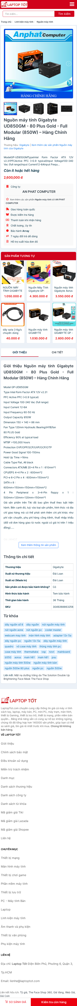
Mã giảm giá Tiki (12, 812)
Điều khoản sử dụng (14, 761)
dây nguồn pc (13, 640)
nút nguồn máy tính (53, 624)
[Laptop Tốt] (19, 700)
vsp (44, 651)
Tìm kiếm (64, 14)
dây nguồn (32, 624)
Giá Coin (5, 995)
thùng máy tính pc (50, 646)
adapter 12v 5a (62, 635)
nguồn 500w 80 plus (17, 668)
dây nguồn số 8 (14, 624)
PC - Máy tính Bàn (13, 901)
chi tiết (57, 352)
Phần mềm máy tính (14, 883)
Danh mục (8, 778)
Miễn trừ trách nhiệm (15, 769)
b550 (8, 657)
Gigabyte (24, 145)
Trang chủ (6, 21)
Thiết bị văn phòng (13, 935)
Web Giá (70, 992)
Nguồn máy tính (45, 21)
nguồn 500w (54, 668)
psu (54, 657)
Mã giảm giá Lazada (14, 821)
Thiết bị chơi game (13, 875)
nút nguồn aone (14, 629)
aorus (18, 657)
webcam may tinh (15, 635)
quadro (9, 646)
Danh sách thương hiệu (16, 786)
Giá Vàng (58, 992)
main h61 (29, 657)
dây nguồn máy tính (55, 640)
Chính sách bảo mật (14, 752)
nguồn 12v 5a (32, 640)
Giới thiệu (20, 352)
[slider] (10, 108)
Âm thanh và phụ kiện (15, 926)
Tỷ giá (23, 992)
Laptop (6, 909)
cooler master (53, 629)
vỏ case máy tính (26, 646)
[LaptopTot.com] (19, 4)
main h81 (43, 657)
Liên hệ (6, 838)
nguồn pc (38, 668)
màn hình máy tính (39, 635)
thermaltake (31, 651)
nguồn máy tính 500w (17, 662)
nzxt (51, 651)
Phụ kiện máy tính (13, 944)
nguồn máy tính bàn (45, 662)
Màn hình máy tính (13, 866)
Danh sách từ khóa (13, 804)
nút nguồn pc (34, 629)
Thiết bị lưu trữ (11, 892)
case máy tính (13, 651)
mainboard (63, 651)
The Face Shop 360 (40, 992)
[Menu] (72, 4)
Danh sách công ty (13, 795)
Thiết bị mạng (10, 858)
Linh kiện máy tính (24, 21)
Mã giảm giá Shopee (15, 829)
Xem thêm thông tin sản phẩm (38, 544)
